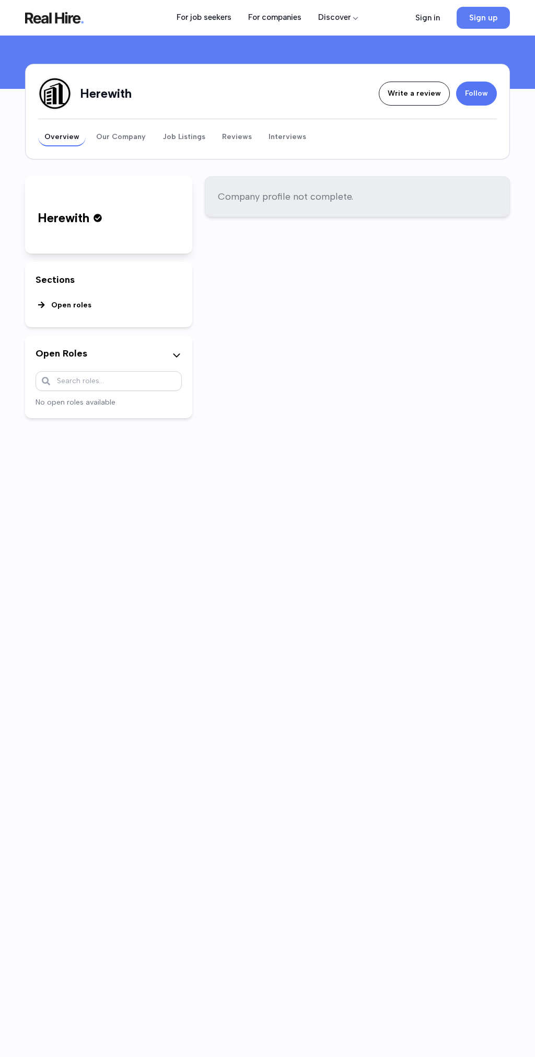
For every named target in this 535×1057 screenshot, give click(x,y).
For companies (274, 17)
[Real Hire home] (54, 18)
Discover (334, 17)
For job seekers (204, 17)
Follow (476, 93)
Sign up (483, 17)
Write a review (414, 93)
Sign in (427, 17)
